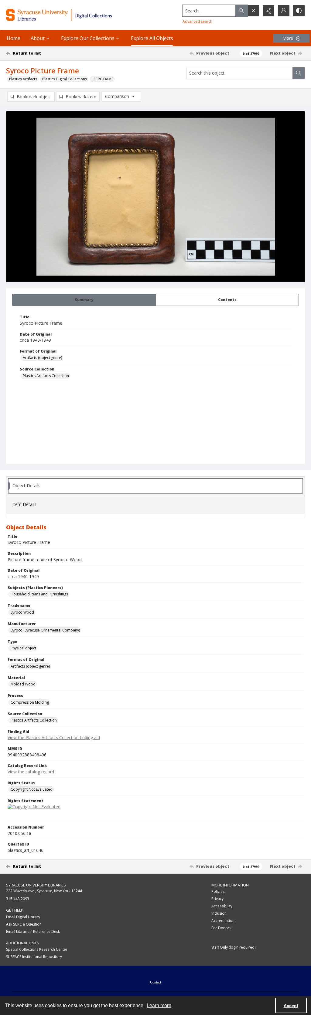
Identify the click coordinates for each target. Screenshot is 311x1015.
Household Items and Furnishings (39, 594)
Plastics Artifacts (23, 79)
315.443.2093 (17, 898)
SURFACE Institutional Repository (34, 956)
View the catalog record (31, 772)
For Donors (221, 927)
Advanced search (197, 21)
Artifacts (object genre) (42, 357)
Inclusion (219, 913)
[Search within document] (298, 73)
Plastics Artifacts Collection (46, 375)
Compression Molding (30, 702)
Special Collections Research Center (36, 949)
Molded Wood (23, 684)
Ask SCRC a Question (24, 924)
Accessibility (221, 906)
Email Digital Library (23, 917)
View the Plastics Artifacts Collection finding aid (54, 737)
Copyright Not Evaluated (32, 789)
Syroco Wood (22, 612)
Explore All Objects (152, 38)
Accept (291, 1005)
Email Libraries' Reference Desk (33, 931)
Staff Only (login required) (233, 947)
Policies (217, 891)
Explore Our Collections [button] (87, 38)
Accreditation (222, 920)
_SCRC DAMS (102, 79)
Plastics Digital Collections (64, 79)
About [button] (38, 38)
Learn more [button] (159, 1005)
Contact (155, 982)
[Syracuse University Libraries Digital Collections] (72, 15)
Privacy (217, 898)
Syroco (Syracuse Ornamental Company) (45, 630)
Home (13, 38)
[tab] (84, 300)
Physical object (23, 648)
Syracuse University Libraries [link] (36, 885)
